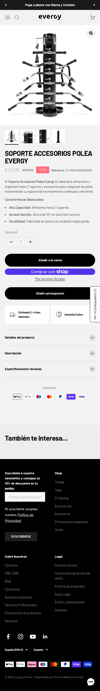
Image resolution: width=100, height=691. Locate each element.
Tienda (59, 482)
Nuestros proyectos (18, 597)
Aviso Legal (62, 594)
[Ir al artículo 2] (27, 137)
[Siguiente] (94, 5)
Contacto (11, 565)
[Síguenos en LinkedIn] (45, 636)
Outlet (59, 530)
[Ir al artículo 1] (11, 137)
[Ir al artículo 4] (58, 137)
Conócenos (12, 589)
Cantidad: (11, 232)
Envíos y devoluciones (70, 602)
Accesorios (62, 514)
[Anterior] (6, 5)
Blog (8, 581)
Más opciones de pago (50, 279)
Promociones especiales (71, 522)
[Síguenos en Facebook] (8, 636)
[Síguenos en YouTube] (33, 636)
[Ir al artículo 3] (43, 137)
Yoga (58, 490)
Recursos (11, 621)
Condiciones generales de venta (72, 575)
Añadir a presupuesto (50, 293)
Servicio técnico (66, 565)
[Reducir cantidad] (11, 242)
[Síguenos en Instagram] (20, 636)
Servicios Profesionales (21, 605)
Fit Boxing (61, 498)
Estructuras (63, 506)
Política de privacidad (69, 586)
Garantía (61, 610)
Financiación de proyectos (23, 613)
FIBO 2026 (12, 573)
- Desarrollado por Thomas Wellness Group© (58, 677)
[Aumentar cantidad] (30, 242)
